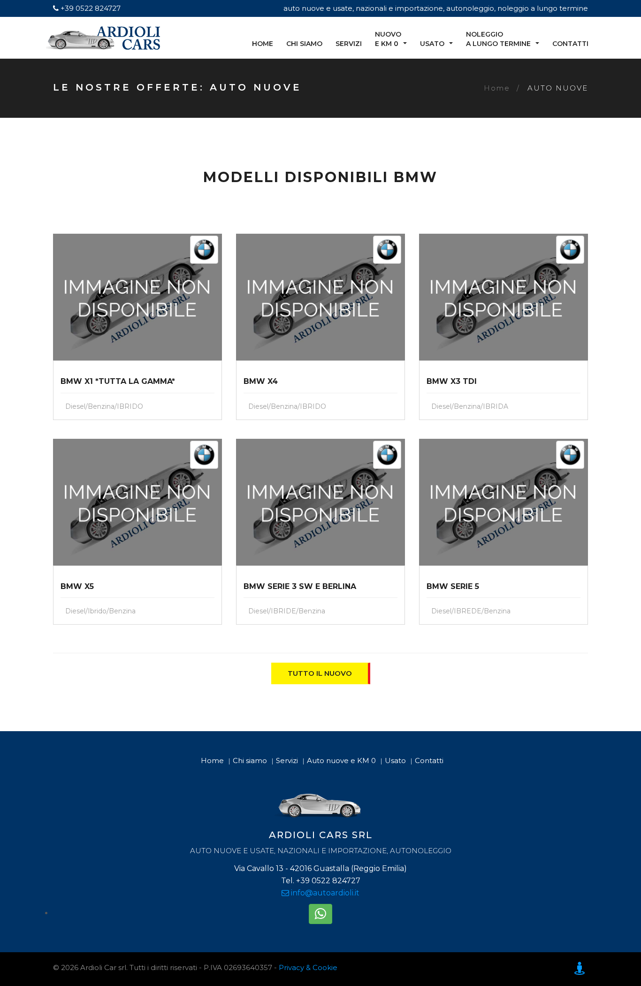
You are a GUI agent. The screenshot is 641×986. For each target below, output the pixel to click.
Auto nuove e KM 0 (341, 760)
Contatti (570, 43)
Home (262, 43)
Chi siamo (304, 43)
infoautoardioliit (324, 892)
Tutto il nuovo (320, 673)
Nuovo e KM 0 (388, 39)
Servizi (349, 43)
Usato (432, 43)
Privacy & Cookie (308, 967)
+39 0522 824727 (90, 8)
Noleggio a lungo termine (498, 39)
